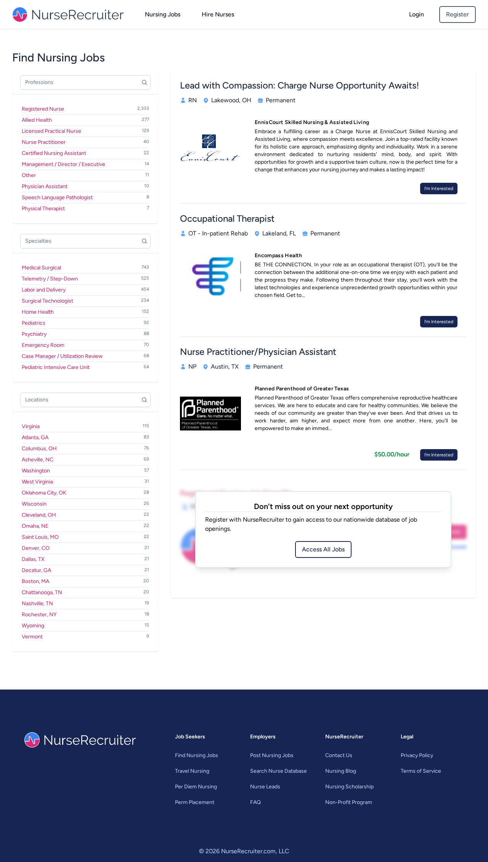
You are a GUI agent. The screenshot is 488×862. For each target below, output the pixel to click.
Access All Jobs (323, 549)
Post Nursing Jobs (272, 755)
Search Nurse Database (278, 771)
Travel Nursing (192, 771)
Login (416, 14)
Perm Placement (194, 802)
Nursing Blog (340, 771)
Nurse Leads (265, 786)
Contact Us (338, 755)
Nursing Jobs (162, 14)
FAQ (255, 802)
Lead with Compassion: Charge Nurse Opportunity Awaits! (299, 85)
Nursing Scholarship (349, 786)
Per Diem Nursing (196, 786)
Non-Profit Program (348, 802)
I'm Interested (438, 188)
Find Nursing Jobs (196, 755)
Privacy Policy (417, 755)
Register (457, 14)
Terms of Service (421, 771)
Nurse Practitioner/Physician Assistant (258, 351)
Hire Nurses (218, 14)
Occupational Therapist (227, 218)
